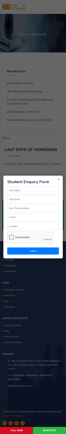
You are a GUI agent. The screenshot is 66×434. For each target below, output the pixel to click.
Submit (33, 251)
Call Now (16, 430)
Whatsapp (49, 430)
